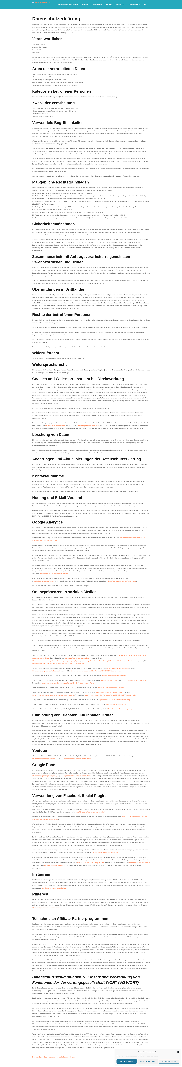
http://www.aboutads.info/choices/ (55, 425)
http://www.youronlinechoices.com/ (88, 425)
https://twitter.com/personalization (135, 680)
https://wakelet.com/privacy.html (116, 704)
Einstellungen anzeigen (169, 1061)
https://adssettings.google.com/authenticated (46, 671)
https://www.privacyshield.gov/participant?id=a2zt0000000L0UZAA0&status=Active (110, 695)
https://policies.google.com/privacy (43, 581)
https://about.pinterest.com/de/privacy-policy (111, 687)
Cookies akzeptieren (126, 1061)
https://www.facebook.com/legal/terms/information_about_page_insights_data (56, 661)
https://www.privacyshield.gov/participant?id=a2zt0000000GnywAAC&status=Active (58, 663)
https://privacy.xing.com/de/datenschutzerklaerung (114, 700)
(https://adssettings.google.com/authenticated (122, 581)
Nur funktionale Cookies (147, 1061)
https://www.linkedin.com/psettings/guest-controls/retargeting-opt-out (53, 695)
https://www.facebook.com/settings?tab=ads (100, 661)
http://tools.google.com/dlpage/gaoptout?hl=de (54, 573)
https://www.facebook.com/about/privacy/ (77, 658)
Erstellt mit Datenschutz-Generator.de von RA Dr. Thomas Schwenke (53, 1057)
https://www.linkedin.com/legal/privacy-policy (109, 692)
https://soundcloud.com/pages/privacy (120, 709)
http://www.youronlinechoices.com (127, 661)
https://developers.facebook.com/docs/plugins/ (90, 812)
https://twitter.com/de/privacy (109, 680)
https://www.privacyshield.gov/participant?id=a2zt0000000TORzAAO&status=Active (68, 683)
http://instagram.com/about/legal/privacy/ (114, 675)
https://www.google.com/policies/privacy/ (44, 758)
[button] (178, 1052)
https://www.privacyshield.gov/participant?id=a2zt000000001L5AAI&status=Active (95, 671)
